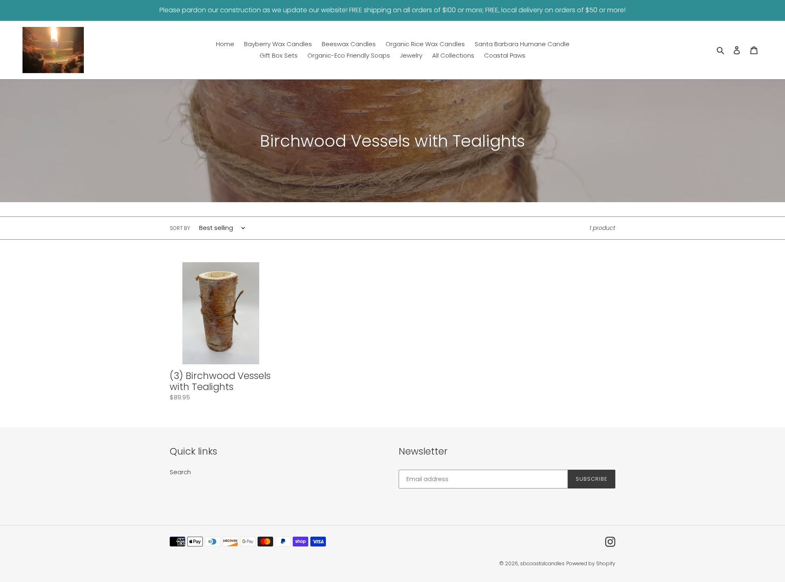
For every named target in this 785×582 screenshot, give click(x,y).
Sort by (180, 228)
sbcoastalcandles (542, 563)
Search (180, 472)
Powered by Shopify (590, 563)
